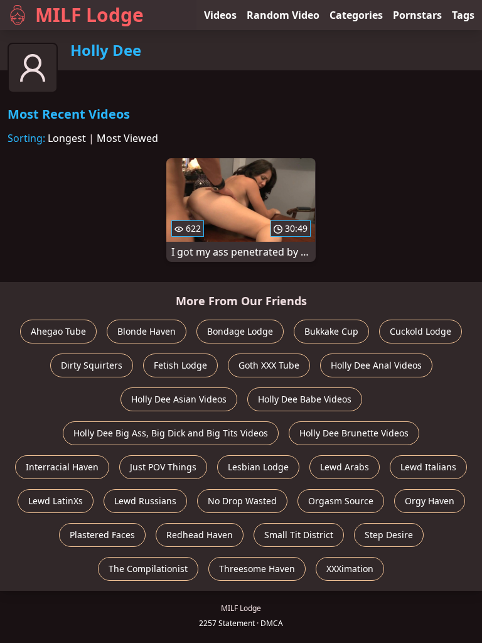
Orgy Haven (429, 501)
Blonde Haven (146, 331)
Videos (220, 15)
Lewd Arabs (344, 467)
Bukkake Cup (331, 331)
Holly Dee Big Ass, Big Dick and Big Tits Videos (170, 433)
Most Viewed (127, 138)
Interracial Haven (62, 467)
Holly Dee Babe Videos (304, 399)
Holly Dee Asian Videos (179, 399)
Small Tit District (298, 535)
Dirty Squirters (91, 365)
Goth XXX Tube (268, 365)
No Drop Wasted (242, 501)
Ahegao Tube (58, 331)
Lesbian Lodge (258, 467)
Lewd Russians (145, 501)
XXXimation (349, 569)
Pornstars (417, 15)
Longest (67, 138)
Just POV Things (163, 467)
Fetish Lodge (180, 365)
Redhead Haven (199, 535)
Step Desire (389, 535)
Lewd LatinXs (55, 501)
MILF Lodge (89, 15)
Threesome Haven (257, 569)
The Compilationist (148, 569)
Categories (356, 15)
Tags (463, 15)
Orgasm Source (340, 501)
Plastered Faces (102, 535)
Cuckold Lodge (420, 331)
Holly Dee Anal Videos (376, 365)
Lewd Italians (428, 467)
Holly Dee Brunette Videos (354, 433)
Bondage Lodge (240, 331)
